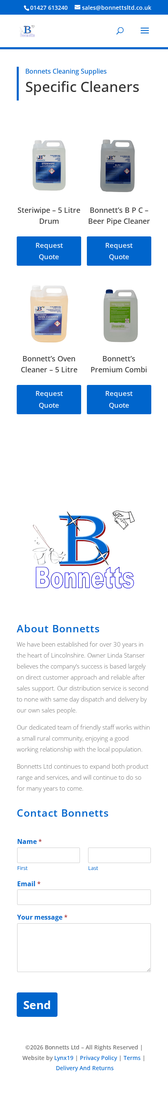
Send (37, 1004)
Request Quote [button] (49, 251)
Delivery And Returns (85, 1068)
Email (29, 884)
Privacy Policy (98, 1058)
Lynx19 (63, 1058)
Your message (42, 917)
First (22, 868)
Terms (132, 1058)
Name (29, 841)
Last (93, 868)
